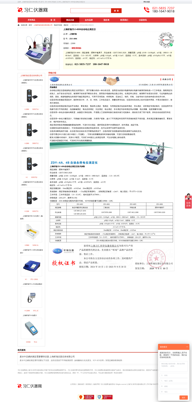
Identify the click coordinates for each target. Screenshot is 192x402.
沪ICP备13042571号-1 (153, 384)
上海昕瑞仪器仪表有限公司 (43, 25)
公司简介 (73, 384)
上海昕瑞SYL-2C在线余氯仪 (32, 284)
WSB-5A (35, 245)
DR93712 (35, 143)
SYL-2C (36, 311)
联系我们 (124, 20)
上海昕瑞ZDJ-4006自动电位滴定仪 (79, 29)
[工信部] (86, 399)
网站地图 (147, 2)
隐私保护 (81, 384)
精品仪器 (70, 20)
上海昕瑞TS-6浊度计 (30, 315)
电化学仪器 (58, 25)
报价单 (106, 20)
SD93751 (35, 211)
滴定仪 (66, 25)
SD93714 (35, 109)
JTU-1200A (34, 279)
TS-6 (35, 342)
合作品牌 (89, 20)
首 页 (52, 20)
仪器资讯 (143, 20)
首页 (30, 25)
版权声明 (96, 384)
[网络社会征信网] (104, 399)
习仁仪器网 (104, 384)
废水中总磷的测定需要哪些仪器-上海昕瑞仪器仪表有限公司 (47, 357)
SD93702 (34, 177)
